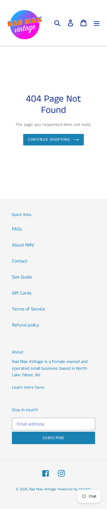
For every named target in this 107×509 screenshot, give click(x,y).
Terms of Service (28, 309)
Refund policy (25, 325)
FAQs (17, 229)
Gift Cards (22, 293)
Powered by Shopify (74, 489)
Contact (19, 261)
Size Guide (22, 277)
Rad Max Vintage (42, 489)
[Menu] (96, 23)
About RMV (23, 245)
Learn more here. (28, 387)
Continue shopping (49, 140)
